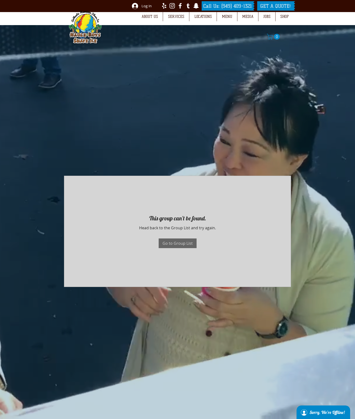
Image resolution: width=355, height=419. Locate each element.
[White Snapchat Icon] (196, 5)
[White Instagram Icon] (172, 5)
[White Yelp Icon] (164, 5)
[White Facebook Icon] (180, 5)
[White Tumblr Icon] (188, 5)
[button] (149, 16)
